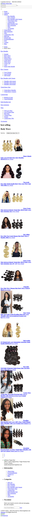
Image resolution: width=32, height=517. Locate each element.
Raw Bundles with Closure (15, 19)
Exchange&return (9, 39)
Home (5, 11)
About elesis (11, 471)
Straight (6, 54)
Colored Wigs (8, 115)
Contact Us (11, 474)
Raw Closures (11, 17)
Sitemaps (3, 512)
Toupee (6, 117)
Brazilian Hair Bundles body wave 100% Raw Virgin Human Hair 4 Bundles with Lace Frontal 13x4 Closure (15, 422)
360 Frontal (7, 75)
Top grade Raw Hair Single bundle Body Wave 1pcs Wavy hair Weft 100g (16, 184)
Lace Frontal (7, 74)
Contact (6, 42)
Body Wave (7, 55)
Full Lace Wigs (8, 110)
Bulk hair (6, 36)
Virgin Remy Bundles (10, 90)
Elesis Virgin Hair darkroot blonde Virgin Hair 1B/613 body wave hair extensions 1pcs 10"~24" (16, 262)
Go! (21, 507)
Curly (5, 65)
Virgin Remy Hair (12, 20)
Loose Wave (7, 60)
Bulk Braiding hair (13, 24)
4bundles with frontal (10, 84)
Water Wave (7, 62)
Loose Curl (7, 63)
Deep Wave (7, 57)
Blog (5, 44)
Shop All (10, 482)
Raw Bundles (11, 16)
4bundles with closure (10, 82)
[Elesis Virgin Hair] (6, 3)
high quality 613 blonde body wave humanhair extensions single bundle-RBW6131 (15, 342)
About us (6, 13)
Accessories (11, 28)
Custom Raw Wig (9, 34)
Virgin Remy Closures (10, 91)
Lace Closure (7, 72)
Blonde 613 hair (8, 97)
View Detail (10, 159)
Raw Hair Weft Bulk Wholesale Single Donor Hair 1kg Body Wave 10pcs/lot (15, 368)
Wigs (9, 27)
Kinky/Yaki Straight (9, 66)
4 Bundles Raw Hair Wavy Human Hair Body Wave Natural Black (15, 288)
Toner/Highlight (8, 99)
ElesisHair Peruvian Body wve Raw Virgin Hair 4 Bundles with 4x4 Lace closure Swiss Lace (16, 449)
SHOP (6, 14)
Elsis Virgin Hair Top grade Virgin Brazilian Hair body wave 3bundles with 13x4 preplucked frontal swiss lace (15, 315)
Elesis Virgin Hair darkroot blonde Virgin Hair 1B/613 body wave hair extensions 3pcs (16, 210)
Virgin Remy (7, 30)
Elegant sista (7, 37)
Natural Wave (8, 59)
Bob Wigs (6, 113)
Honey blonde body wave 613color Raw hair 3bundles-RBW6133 (16, 157)
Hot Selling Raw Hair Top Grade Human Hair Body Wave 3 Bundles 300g (15, 236)
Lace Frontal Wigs (9, 112)
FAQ (5, 41)
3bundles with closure (10, 81)
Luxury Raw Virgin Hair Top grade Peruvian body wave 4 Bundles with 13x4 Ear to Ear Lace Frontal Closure (16, 395)
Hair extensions (12, 25)
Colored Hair (11, 22)
